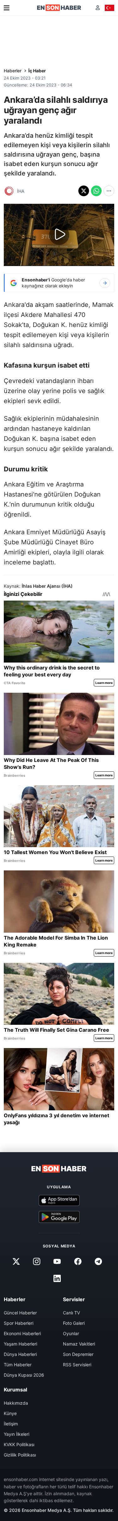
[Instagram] (37, 1261)
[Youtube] (57, 1261)
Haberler (12, 70)
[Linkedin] (57, 1278)
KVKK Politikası (19, 1444)
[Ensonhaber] (59, 7)
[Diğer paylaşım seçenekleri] (109, 191)
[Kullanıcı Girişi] (97, 7)
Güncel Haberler (20, 1312)
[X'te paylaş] (83, 191)
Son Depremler (78, 1354)
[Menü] (6, 8)
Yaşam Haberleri (20, 1343)
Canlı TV (71, 1312)
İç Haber (37, 70)
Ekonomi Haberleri (22, 1333)
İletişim (11, 1423)
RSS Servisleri (77, 1364)
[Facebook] (77, 1261)
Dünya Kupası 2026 (24, 1375)
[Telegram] (98, 1261)
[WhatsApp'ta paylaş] (96, 191)
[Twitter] (16, 1261)
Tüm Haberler (17, 1364)
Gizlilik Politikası (20, 1454)
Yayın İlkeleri (16, 1434)
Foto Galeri (74, 1323)
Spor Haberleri (18, 1323)
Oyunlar (71, 1333)
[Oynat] (59, 235)
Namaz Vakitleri (79, 1343)
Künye (10, 1413)
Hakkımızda (16, 1403)
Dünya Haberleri (20, 1354)
